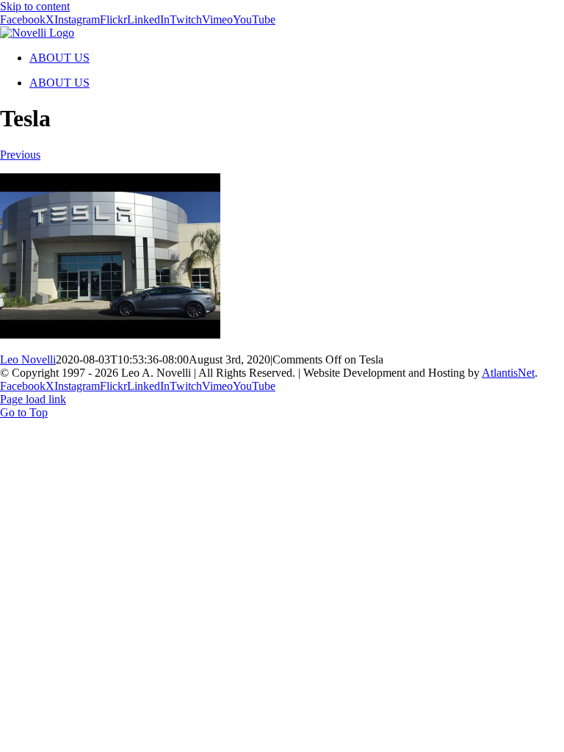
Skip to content (35, 6)
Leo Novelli (28, 359)
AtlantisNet (508, 372)
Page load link (33, 399)
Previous (20, 154)
